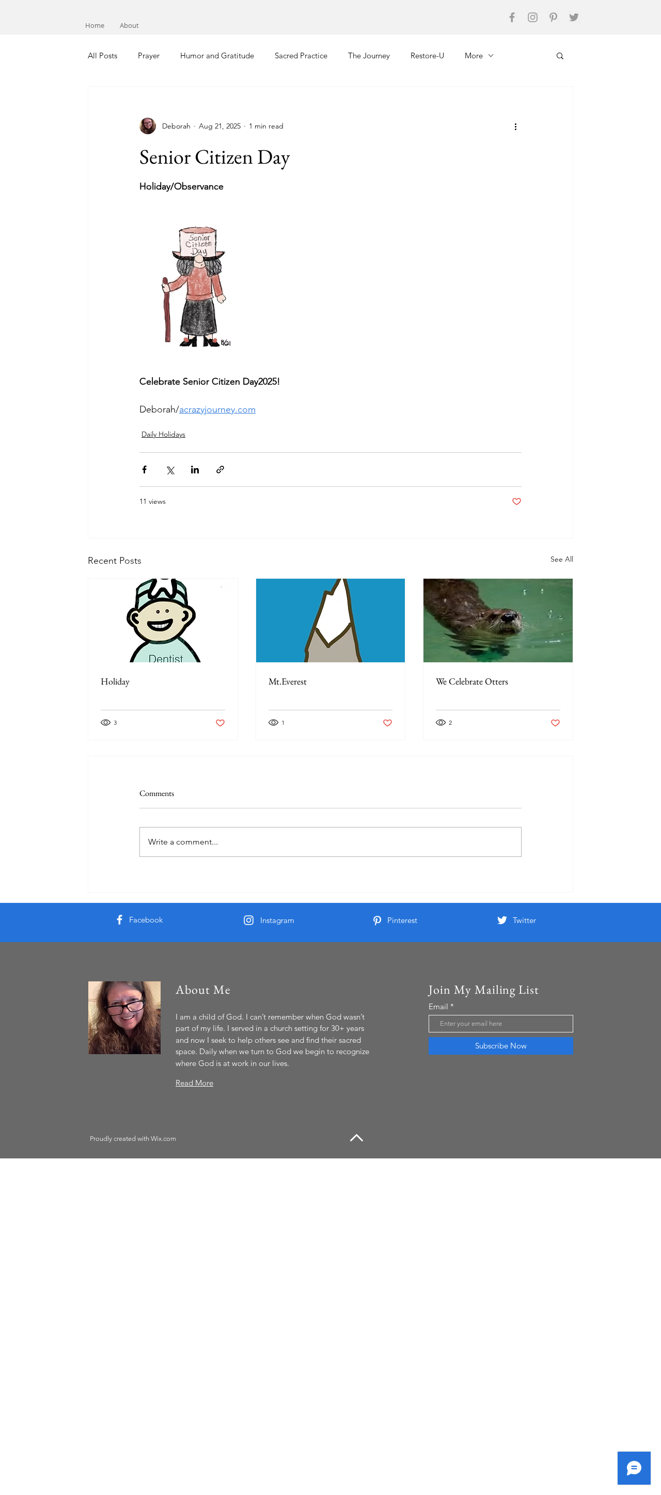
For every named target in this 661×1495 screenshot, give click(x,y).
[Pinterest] (553, 17)
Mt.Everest (288, 681)
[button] (560, 55)
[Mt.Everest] (330, 620)
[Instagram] (532, 17)
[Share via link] (220, 469)
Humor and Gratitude (217, 55)
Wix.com (163, 1138)
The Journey (369, 55)
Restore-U (427, 55)
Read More (194, 1083)
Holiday (115, 681)
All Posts (102, 55)
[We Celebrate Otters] (498, 620)
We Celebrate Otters (472, 681)
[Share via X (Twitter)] (170, 469)
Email (438, 1006)
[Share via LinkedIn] (195, 469)
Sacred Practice (301, 55)
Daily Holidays (163, 434)
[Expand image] (202, 284)
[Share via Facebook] (144, 469)
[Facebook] (512, 17)
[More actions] (515, 126)
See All (561, 559)
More (474, 55)
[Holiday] (163, 620)
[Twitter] (574, 17)
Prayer (149, 55)
